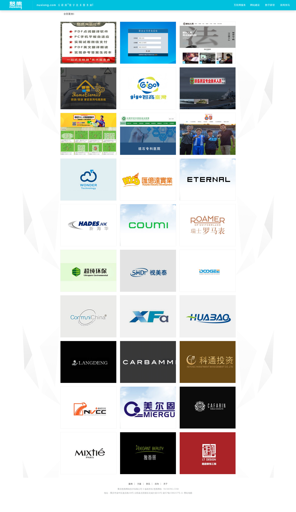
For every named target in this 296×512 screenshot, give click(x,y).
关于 (165, 484)
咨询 (157, 484)
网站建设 (255, 5)
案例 (130, 484)
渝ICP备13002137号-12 (173, 493)
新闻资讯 (285, 5)
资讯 (148, 484)
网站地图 (188, 493)
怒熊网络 (157, 489)
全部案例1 (69, 14)
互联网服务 (240, 5)
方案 (139, 484)
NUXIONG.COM (171, 489)
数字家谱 (270, 5)
